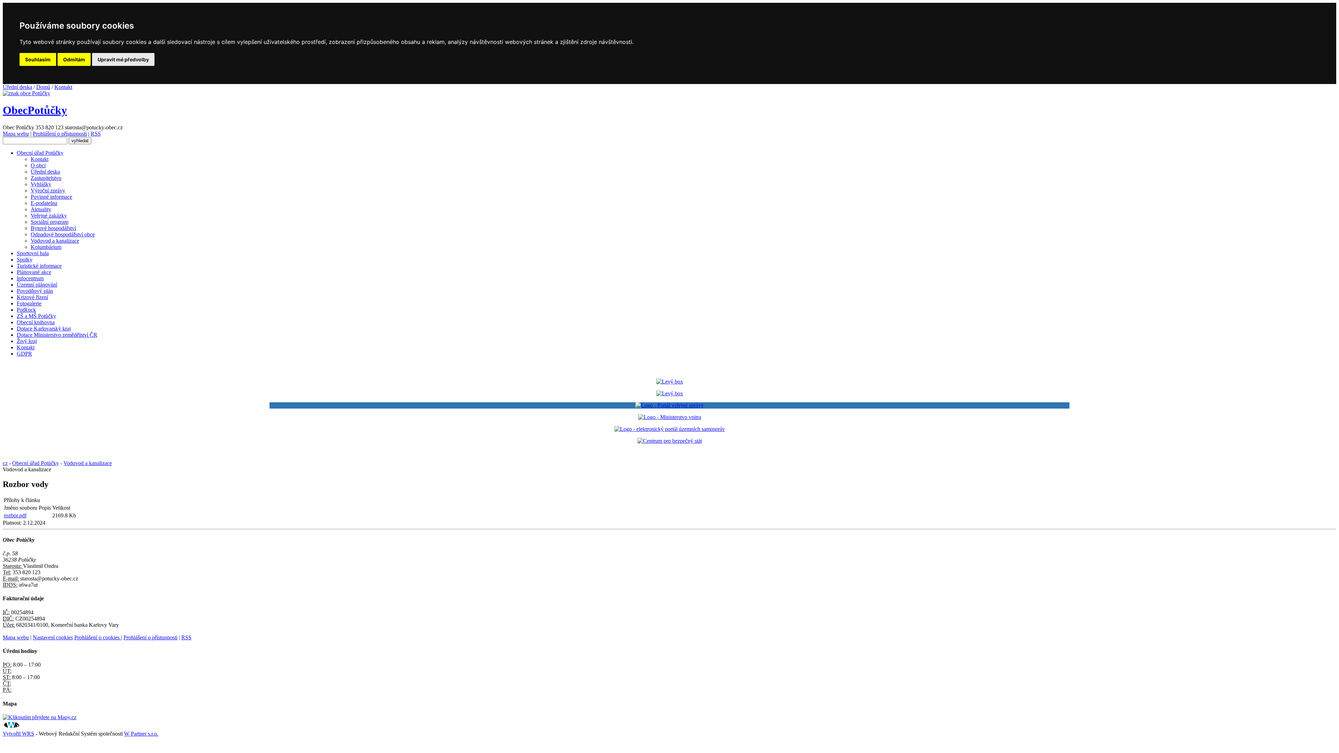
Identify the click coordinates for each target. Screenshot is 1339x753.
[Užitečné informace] (669, 441)
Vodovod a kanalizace (55, 241)
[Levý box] (669, 382)
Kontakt (63, 87)
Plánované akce (34, 272)
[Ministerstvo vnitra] (669, 417)
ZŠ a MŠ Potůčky (36, 316)
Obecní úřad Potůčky (40, 153)
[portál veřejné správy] (669, 405)
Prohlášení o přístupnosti (60, 134)
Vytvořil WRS (18, 734)
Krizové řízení (32, 297)
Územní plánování (37, 285)
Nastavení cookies (53, 637)
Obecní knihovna (36, 322)
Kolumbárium (46, 247)
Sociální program (49, 222)
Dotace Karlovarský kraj (44, 329)
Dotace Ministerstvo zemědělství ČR (57, 335)
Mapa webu (16, 134)
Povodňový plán (35, 291)
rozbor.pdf (15, 515)
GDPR (24, 354)
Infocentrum (30, 278)
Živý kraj (27, 341)
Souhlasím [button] (38, 59)
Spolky (24, 260)
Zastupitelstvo (46, 178)
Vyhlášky (41, 184)
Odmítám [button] (74, 59)
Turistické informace (39, 266)
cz (5, 463)
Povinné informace (51, 197)
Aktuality (41, 209)
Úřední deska (17, 87)
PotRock (26, 310)
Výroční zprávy (48, 190)
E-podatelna (44, 203)
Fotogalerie (29, 303)
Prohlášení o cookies (97, 637)
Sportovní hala (33, 253)
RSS (96, 134)
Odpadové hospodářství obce (63, 234)
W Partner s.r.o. (141, 734)
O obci (38, 165)
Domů (43, 87)
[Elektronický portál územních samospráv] (669, 429)
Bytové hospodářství (53, 228)
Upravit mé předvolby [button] (123, 59)
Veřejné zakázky (49, 216)
